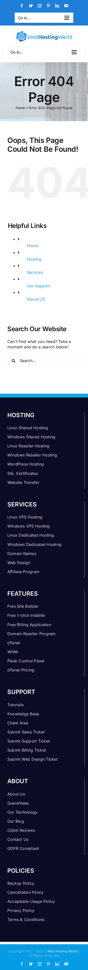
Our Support (38, 285)
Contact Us (17, 839)
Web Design (18, 562)
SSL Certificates (22, 473)
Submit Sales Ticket (26, 732)
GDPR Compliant (23, 848)
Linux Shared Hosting (27, 427)
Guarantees (18, 803)
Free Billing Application (29, 624)
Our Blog (15, 821)
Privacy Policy (20, 910)
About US (36, 299)
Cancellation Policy (25, 892)
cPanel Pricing (20, 670)
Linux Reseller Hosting (28, 445)
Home (20, 108)
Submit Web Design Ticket (32, 759)
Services (35, 272)
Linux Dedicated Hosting (30, 535)
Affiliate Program (23, 571)
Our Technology (22, 812)
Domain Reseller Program (31, 633)
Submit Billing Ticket (26, 750)
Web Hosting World (62, 951)
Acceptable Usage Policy (31, 901)
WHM (12, 651)
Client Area (17, 722)
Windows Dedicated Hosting (34, 544)
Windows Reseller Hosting (32, 455)
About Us (16, 794)
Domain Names (21, 553)
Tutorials (15, 704)
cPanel (13, 642)
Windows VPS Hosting (28, 526)
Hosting (34, 259)
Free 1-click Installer (26, 615)
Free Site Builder (22, 606)
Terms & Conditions (25, 919)
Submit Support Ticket (28, 741)
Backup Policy (20, 883)
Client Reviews (21, 830)
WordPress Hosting (25, 464)
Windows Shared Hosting (31, 436)
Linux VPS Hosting (24, 517)
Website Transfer (23, 482)
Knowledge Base (23, 713)
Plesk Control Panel (25, 660)
